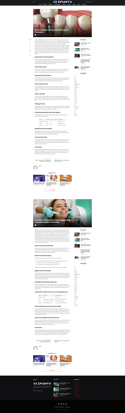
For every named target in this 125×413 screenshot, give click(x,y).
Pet (74, 104)
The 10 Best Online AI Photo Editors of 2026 (86, 44)
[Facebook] (30, 42)
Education (75, 85)
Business (45, 4)
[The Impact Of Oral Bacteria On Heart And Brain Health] (39, 178)
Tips (75, 112)
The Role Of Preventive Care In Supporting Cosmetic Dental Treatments (43, 161)
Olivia (40, 165)
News (75, 103)
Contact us (67, 407)
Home (40, 4)
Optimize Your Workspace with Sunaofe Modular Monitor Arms (85, 67)
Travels (75, 114)
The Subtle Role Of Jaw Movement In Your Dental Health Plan (51, 184)
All (74, 76)
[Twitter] (30, 45)
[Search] (91, 2)
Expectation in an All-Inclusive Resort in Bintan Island (85, 49)
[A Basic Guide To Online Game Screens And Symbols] (77, 55)
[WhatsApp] (30, 53)
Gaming (69, 4)
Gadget (75, 93)
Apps (75, 268)
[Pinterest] (30, 48)
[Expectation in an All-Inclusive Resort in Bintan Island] (77, 49)
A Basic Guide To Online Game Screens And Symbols (86, 55)
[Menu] (33, 2)
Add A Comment (52, 190)
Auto (75, 79)
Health (75, 98)
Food (75, 92)
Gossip (74, 4)
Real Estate (76, 106)
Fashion (64, 4)
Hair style (75, 96)
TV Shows (84, 4)
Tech (75, 301)
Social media (76, 107)
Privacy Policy (61, 407)
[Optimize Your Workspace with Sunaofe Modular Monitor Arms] (77, 68)
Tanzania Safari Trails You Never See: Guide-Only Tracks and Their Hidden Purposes (85, 61)
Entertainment (57, 4)
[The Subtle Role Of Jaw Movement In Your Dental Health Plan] (52, 178)
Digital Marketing (77, 84)
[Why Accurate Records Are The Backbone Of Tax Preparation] (66, 178)
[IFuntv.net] (62, 2)
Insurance (75, 290)
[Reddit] (30, 50)
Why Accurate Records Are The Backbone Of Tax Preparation (65, 184)
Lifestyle (75, 101)
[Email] (30, 55)
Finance (75, 90)
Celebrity (50, 4)
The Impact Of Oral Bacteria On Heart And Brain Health (39, 183)
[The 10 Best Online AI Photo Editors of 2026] (77, 44)
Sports (78, 4)
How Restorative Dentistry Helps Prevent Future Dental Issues (61, 161)
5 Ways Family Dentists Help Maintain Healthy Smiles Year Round (43, 341)
